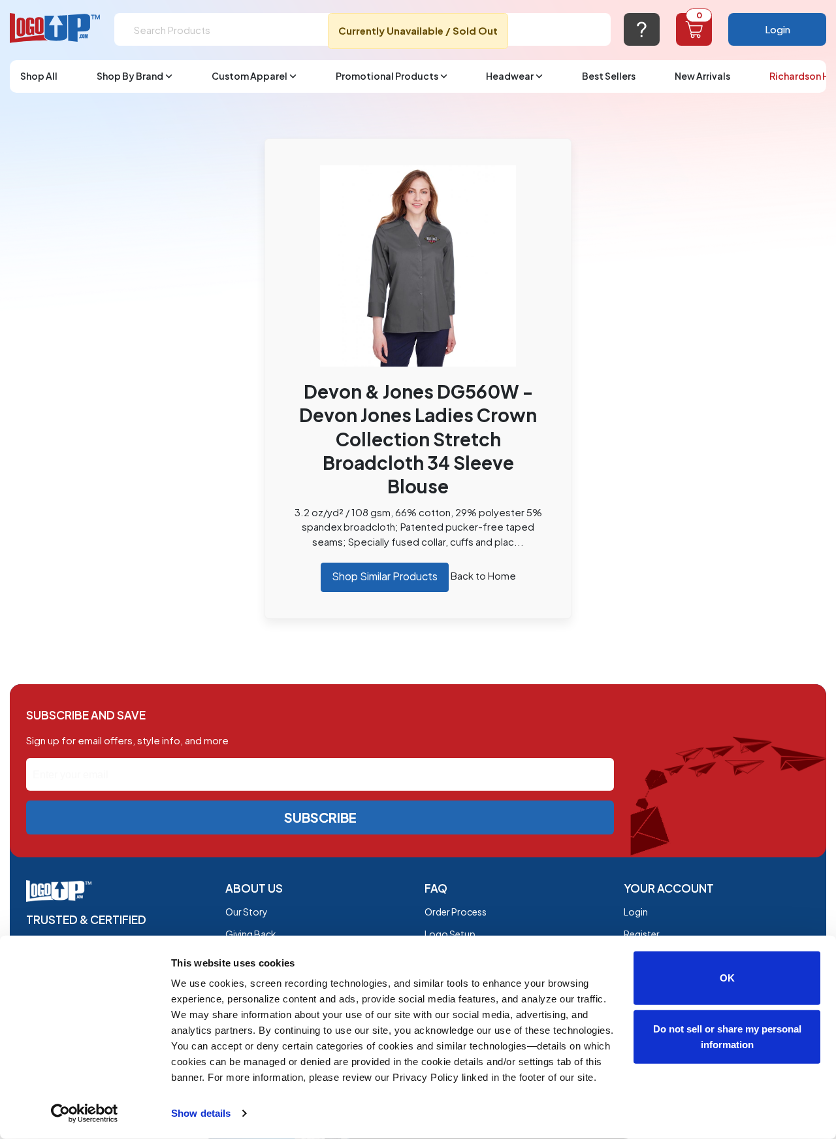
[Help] (642, 29)
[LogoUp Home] (55, 28)
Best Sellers (608, 76)
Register (642, 934)
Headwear (510, 76)
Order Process (456, 911)
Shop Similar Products (385, 576)
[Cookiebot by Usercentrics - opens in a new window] (84, 1113)
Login (777, 29)
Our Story (246, 911)
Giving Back (250, 934)
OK (727, 977)
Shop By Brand (130, 76)
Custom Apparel (249, 76)
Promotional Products (387, 76)
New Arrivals (702, 76)
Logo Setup (450, 934)
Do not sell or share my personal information (727, 1036)
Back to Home (483, 575)
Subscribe (320, 817)
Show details (201, 1113)
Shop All (38, 76)
